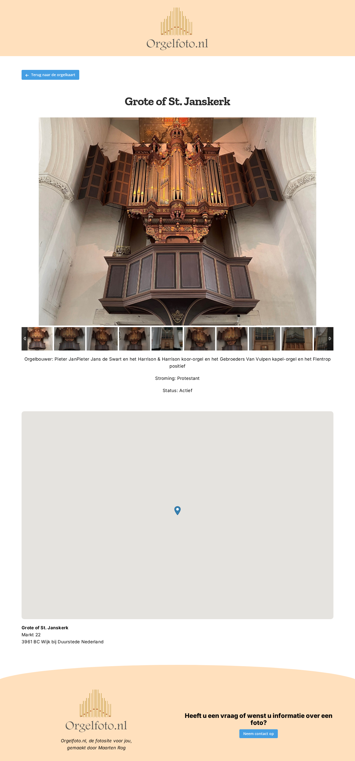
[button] (177, 510)
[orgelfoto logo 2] (177, 8)
